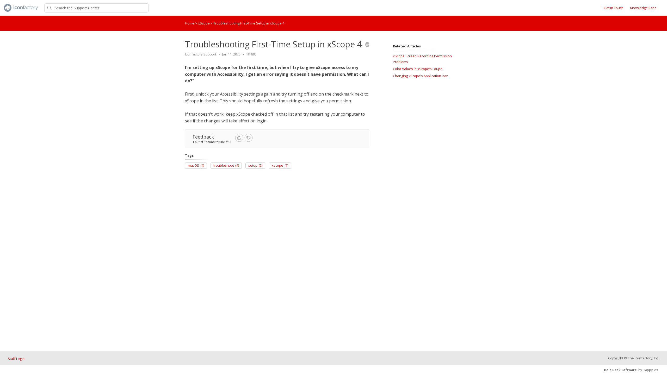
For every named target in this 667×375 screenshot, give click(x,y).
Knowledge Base (643, 7)
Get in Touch (613, 7)
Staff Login (16, 358)
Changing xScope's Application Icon (420, 75)
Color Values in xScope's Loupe (417, 68)
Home (189, 23)
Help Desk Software (620, 370)
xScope (204, 23)
